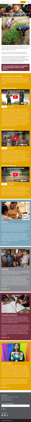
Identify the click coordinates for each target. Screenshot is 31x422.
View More (4, 243)
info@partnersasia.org (8, 399)
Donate (23, 2)
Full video (11, 106)
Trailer (4, 106)
